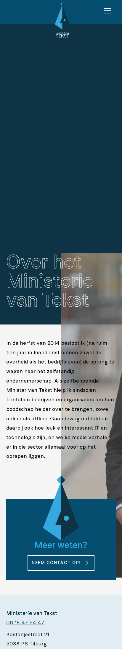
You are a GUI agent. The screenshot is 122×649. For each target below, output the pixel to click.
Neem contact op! (56, 563)
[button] (107, 10)
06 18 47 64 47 (25, 622)
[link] (61, 563)
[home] (61, 21)
